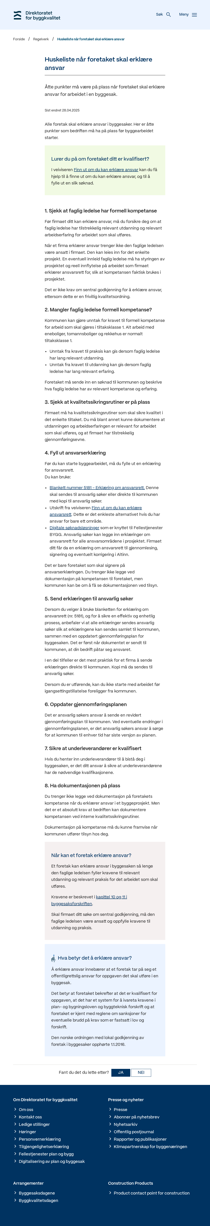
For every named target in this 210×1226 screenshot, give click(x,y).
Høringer (27, 1132)
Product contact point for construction (152, 1193)
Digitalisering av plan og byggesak (52, 1162)
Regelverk (41, 39)
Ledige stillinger (34, 1125)
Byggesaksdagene (37, 1193)
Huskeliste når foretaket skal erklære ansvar (90, 39)
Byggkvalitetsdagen (38, 1201)
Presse (120, 1110)
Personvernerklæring (40, 1139)
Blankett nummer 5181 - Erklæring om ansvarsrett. (97, 488)
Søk (159, 14)
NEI (141, 1073)
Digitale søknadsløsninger (74, 528)
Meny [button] (184, 14)
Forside (19, 39)
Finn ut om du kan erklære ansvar (106, 170)
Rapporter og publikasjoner (140, 1139)
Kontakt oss (30, 1117)
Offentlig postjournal (134, 1132)
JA (120, 1073)
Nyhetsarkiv (126, 1125)
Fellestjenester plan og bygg (46, 1154)
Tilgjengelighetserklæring (44, 1147)
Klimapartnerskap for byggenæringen (150, 1147)
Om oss (26, 1110)
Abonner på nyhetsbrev (137, 1117)
